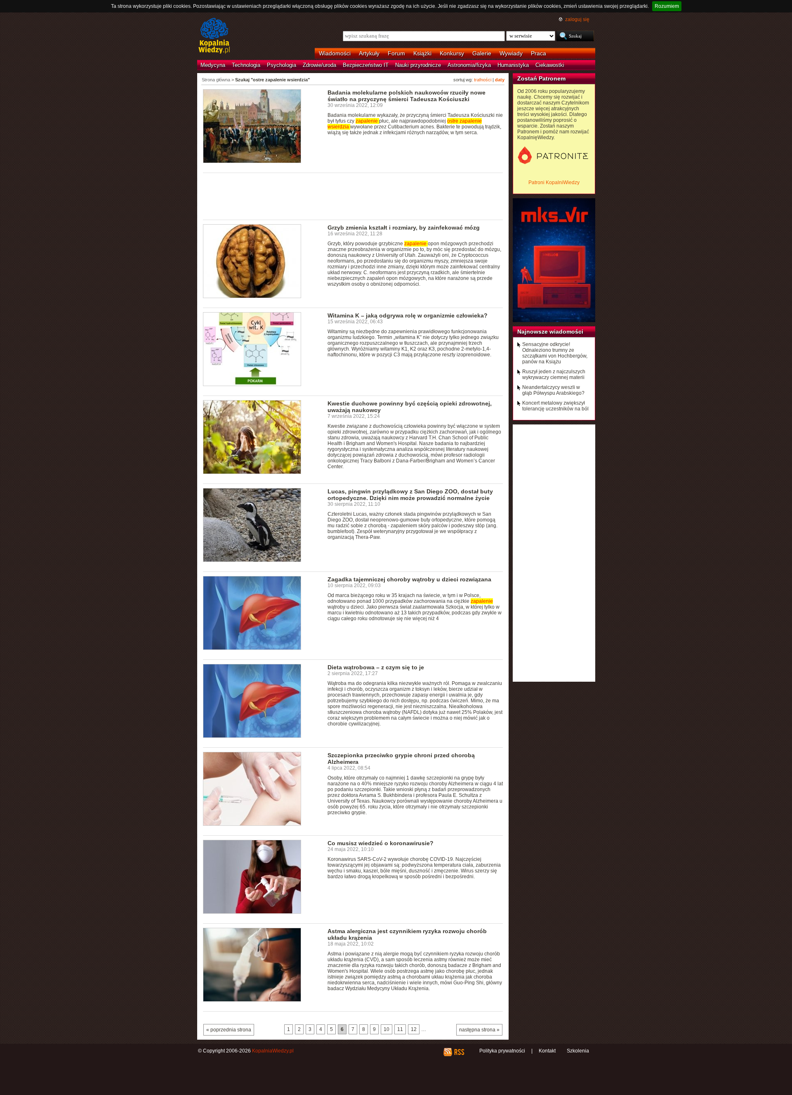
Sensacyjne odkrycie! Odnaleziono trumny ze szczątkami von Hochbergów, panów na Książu (554, 353)
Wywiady (511, 53)
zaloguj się (577, 19)
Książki (422, 53)
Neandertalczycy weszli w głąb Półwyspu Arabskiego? (553, 390)
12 (414, 1029)
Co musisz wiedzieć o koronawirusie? (381, 843)
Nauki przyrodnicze (418, 65)
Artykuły (369, 53)
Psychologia (281, 65)
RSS (458, 1052)
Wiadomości (335, 53)
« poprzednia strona (228, 1030)
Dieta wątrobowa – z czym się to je (376, 667)
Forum (396, 53)
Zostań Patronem (541, 78)
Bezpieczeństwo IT (366, 65)
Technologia (246, 65)
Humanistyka (513, 65)
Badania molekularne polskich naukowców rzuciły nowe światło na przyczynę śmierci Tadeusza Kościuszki (407, 95)
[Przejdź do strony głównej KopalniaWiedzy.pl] (214, 36)
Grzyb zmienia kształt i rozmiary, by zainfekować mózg (404, 227)
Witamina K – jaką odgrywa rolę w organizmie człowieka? (408, 315)
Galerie (481, 53)
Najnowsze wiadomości (550, 331)
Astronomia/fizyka (469, 65)
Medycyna (212, 65)
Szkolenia (578, 1051)
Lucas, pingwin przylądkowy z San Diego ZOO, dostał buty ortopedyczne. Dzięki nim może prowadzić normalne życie (410, 494)
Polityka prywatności (502, 1051)
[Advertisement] (353, 195)
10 (386, 1029)
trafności (482, 79)
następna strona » (479, 1030)
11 (400, 1029)
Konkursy (452, 53)
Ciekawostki (549, 65)
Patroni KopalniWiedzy (554, 182)
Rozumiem (667, 6)
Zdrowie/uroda (319, 65)
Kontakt (547, 1051)
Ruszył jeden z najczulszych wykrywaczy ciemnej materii (553, 374)
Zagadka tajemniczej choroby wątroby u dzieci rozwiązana (409, 579)
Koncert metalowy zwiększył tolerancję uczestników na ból (555, 406)
